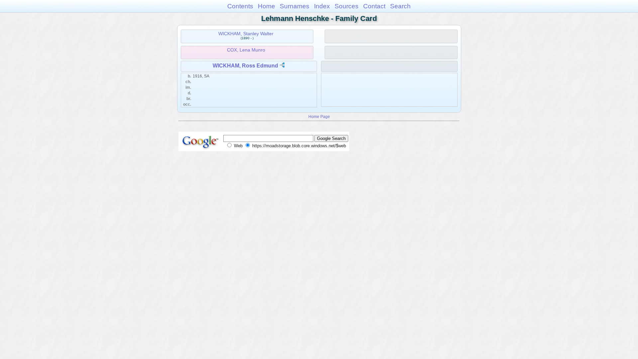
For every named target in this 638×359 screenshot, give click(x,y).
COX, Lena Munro (246, 50)
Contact (374, 6)
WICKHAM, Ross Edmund (245, 65)
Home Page (319, 116)
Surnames (294, 6)
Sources (347, 6)
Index (322, 6)
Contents (240, 6)
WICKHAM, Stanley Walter (245, 33)
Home (266, 6)
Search (400, 6)
